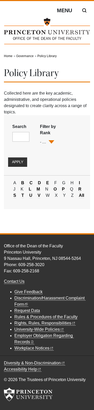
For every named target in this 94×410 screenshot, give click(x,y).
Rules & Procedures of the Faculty (46, 317)
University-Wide (37, 329)
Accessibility (20, 369)
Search (19, 126)
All (81, 195)
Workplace (31, 348)
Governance (25, 56)
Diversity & (32, 363)
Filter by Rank (48, 129)
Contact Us (14, 281)
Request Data (27, 310)
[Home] (47, 33)
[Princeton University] (28, 394)
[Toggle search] (84, 10)
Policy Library (47, 56)
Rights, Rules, (42, 323)
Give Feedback (28, 292)
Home (8, 56)
